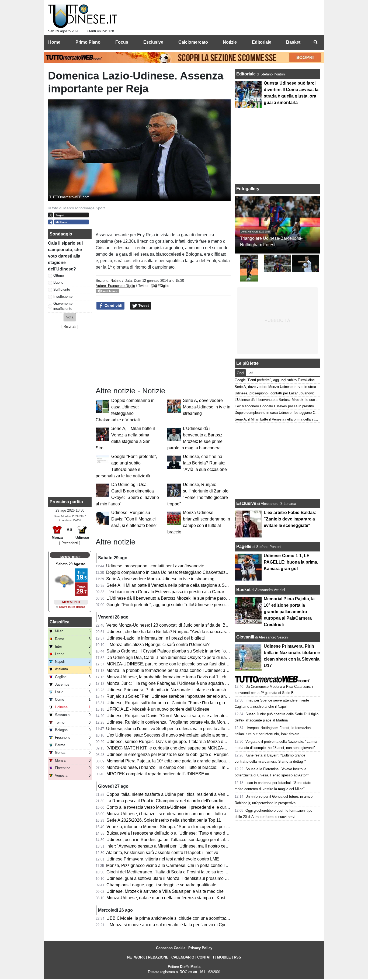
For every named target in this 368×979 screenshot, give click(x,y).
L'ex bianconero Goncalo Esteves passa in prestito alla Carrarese (168, 591)
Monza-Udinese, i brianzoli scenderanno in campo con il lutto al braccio (174, 813)
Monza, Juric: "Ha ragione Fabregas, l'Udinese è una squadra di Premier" (176, 683)
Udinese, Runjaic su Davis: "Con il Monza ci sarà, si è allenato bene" (134, 519)
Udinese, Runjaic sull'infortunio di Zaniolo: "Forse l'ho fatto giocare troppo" (177, 702)
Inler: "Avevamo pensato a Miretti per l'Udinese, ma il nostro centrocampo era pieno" (186, 846)
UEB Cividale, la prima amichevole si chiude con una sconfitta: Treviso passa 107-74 (187, 918)
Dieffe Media (190, 967)
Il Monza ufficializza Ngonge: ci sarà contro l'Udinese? (158, 644)
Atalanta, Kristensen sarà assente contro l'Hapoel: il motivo (162, 852)
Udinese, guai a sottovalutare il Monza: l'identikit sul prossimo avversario (175, 878)
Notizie (115, 281)
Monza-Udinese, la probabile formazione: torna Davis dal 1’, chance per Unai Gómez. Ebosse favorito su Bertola (213, 677)
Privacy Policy (200, 948)
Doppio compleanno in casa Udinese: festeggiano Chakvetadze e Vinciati (176, 572)
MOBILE (224, 957)
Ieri (250, 373)
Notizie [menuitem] (230, 42)
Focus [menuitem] (121, 42)
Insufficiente (62, 296)
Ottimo (58, 275)
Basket (243, 589)
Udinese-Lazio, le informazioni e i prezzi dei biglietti (155, 638)
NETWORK (136, 957)
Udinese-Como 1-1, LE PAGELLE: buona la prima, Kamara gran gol (291, 562)
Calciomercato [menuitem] (193, 42)
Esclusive (246, 503)
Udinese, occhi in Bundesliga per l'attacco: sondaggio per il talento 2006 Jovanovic (185, 839)
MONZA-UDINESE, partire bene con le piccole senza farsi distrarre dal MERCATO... (186, 664)
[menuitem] (315, 42)
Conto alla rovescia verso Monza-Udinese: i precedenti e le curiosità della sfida (181, 807)
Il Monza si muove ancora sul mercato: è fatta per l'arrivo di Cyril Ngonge (175, 924)
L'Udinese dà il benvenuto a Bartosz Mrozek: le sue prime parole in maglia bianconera (188, 598)
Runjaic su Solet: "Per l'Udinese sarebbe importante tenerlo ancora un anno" (179, 696)
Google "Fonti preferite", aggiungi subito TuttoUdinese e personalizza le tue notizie (185, 604)
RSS (237, 957)
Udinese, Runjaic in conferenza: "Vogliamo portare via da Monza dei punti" (177, 722)
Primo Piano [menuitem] (87, 42)
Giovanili (245, 637)
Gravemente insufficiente (62, 306)
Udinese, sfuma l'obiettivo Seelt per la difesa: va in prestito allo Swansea (175, 728)
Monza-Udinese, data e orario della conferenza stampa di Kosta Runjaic (175, 897)
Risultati (70, 326)
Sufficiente (61, 289)
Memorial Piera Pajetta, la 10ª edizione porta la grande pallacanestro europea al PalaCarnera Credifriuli (205, 761)
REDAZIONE (158, 957)
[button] (70, 317)
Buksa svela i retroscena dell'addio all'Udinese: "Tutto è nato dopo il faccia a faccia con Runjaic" (198, 833)
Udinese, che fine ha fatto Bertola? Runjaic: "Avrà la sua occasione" (205, 463)
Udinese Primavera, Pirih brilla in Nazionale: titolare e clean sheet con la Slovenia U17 (189, 690)
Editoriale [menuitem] (261, 42)
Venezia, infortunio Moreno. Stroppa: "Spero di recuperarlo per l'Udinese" (176, 826)
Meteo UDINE (70, 557)
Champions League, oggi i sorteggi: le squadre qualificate (161, 885)
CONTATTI (205, 957)
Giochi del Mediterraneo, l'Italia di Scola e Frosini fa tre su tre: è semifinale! (177, 872)
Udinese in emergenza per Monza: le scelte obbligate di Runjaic (167, 754)
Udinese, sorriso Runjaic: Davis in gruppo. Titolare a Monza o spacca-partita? (180, 741)
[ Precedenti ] (69, 543)
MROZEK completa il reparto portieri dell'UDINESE (155, 774)
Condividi (112, 305)
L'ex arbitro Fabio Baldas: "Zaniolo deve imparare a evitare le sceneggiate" (290, 519)
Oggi (240, 373)
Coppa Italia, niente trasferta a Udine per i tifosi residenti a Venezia (169, 794)
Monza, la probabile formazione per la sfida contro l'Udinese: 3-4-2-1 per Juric (180, 670)
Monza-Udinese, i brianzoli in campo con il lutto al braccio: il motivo (170, 767)
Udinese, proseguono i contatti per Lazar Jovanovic (155, 566)
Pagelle (243, 546)
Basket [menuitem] (293, 42)
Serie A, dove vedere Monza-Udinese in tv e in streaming (206, 407)
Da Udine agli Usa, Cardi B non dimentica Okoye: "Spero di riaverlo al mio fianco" (184, 657)
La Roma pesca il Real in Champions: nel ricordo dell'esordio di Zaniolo (175, 801)
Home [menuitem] (54, 42)
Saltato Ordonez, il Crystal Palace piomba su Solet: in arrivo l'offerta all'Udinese (182, 651)
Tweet (143, 305)
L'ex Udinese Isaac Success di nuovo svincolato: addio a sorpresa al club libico (182, 735)
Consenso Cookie (170, 948)
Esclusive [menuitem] (153, 42)
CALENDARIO (182, 957)
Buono (58, 282)
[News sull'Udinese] (82, 16)
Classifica (60, 622)
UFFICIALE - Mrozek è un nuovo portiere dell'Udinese (157, 709)
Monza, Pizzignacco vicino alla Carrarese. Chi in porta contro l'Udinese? (175, 865)
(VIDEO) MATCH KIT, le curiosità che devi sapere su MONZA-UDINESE (175, 748)
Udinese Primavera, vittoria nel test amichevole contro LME (162, 859)
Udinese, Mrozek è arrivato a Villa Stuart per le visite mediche (165, 891)
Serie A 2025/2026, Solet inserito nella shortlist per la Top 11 (163, 820)
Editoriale (246, 74)
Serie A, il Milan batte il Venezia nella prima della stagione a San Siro (172, 585)
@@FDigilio (160, 286)
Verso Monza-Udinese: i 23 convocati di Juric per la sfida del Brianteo (172, 625)
